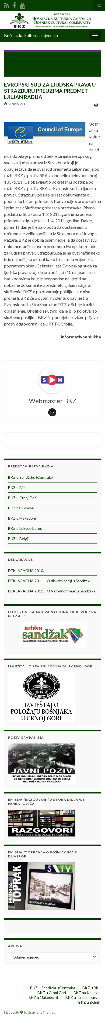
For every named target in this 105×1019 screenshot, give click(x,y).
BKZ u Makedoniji (22, 518)
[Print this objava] (96, 104)
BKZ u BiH (16, 487)
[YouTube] (23, 4)
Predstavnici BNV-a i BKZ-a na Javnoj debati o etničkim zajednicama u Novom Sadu (52, 69)
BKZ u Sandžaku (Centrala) (30, 477)
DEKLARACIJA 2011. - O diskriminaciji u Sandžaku (50, 580)
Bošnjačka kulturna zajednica (31, 35)
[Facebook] (14, 4)
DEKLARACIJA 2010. (26, 570)
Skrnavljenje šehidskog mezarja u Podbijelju (55, 57)
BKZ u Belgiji (18, 538)
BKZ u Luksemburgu (25, 528)
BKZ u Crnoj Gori (22, 497)
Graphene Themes (41, 1012)
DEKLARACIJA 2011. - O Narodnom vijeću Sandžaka (51, 591)
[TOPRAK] (41, 885)
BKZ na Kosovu (21, 508)
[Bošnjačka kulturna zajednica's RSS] (6, 4)
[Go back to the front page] (52, 20)
